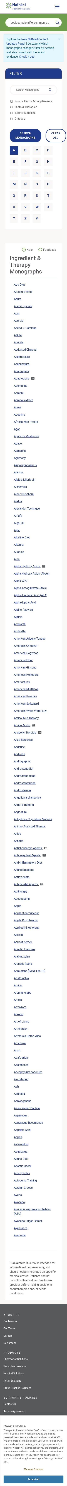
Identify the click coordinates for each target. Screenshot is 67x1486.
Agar (17, 429)
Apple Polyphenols (26, 920)
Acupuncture (21, 364)
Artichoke (20, 1043)
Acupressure (22, 357)
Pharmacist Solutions (16, 1359)
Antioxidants (21, 877)
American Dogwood (26, 653)
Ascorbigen (21, 1079)
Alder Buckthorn (24, 494)
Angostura (20, 812)
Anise (17, 833)
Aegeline (19, 414)
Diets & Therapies (26, 107)
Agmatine (20, 450)
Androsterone (22, 790)
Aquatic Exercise (24, 949)
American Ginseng (25, 667)
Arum (17, 1050)
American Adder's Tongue (30, 638)
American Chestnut (25, 646)
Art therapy (21, 1028)
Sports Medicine (25, 113)
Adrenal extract (23, 400)
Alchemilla (20, 487)
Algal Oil (19, 523)
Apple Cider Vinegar (26, 913)
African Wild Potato (26, 422)
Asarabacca (21, 1065)
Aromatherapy (22, 992)
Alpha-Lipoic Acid (25, 602)
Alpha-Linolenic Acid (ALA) (30, 595)
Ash (16, 1086)
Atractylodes (22, 1173)
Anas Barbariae (23, 739)
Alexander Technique (27, 508)
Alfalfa (18, 515)
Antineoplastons (24, 870)
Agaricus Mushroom (26, 436)
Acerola (18, 320)
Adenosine (20, 385)
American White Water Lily (30, 711)
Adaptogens (21, 371)
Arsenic (18, 1014)
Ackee (18, 335)
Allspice (19, 552)
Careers (8, 1335)
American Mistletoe (26, 689)
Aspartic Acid (22, 1130)
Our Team (9, 1328)
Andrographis (22, 761)
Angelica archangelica (27, 797)
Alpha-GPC (21, 581)
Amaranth (20, 624)
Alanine (18, 472)
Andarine (19, 747)
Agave (18, 443)
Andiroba (19, 754)
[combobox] (33, 90)
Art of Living (21, 1021)
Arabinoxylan (22, 956)
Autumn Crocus (23, 1187)
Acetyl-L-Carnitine (25, 328)
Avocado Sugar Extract (28, 1221)
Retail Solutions (12, 1380)
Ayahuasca (20, 1228)
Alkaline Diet (22, 537)
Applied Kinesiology (26, 927)
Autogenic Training (25, 1180)
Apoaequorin (22, 898)
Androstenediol (23, 768)
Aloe (17, 559)
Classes (20, 118)
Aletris (18, 501)
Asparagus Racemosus (28, 1122)
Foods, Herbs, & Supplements (33, 101)
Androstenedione (24, 776)
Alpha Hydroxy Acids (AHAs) (31, 573)
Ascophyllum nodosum (28, 1072)
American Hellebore (26, 674)
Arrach (18, 1000)
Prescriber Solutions (15, 1366)
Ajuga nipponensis (25, 465)
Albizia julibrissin (24, 479)
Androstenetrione (25, 783)
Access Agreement (14, 1411)
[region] (33, 1450)
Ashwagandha (22, 1101)
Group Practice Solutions (17, 1387)
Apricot (18, 935)
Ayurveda (20, 1235)
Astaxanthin (21, 1144)
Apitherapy (20, 891)
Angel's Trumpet (24, 804)
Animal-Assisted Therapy (30, 826)
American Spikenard (26, 703)
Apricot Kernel (23, 942)
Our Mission (10, 1321)
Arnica (18, 985)
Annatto (18, 841)
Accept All (33, 1479)
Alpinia (18, 617)
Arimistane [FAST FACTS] (29, 971)
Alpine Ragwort (23, 609)
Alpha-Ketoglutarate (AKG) (30, 588)
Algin (17, 530)
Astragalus (20, 1151)
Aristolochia (21, 978)
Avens (18, 1195)
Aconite (18, 342)
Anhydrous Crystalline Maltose (33, 819)
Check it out (26, 56)
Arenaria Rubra (23, 963)
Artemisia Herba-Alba (27, 1036)
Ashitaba (19, 1093)
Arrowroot (20, 1007)
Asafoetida (21, 1057)
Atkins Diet (21, 1159)
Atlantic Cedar (22, 1166)
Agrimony (20, 458)
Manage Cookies (33, 1469)
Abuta (17, 299)
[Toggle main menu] (57, 6)
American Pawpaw (25, 696)
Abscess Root (23, 292)
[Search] (57, 22)
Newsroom (10, 1343)
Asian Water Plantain (27, 1108)
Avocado (19, 1202)
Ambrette (20, 631)
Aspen (18, 1137)
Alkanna (19, 544)
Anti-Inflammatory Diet (28, 862)
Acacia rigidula (23, 306)
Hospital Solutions (14, 1373)
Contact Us (10, 1404)
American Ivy (22, 682)
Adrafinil (19, 393)
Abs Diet (19, 284)
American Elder (23, 660)
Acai (16, 313)
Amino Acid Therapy (26, 718)
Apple (17, 906)
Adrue (17, 407)
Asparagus (20, 1115)
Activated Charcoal (25, 349)
